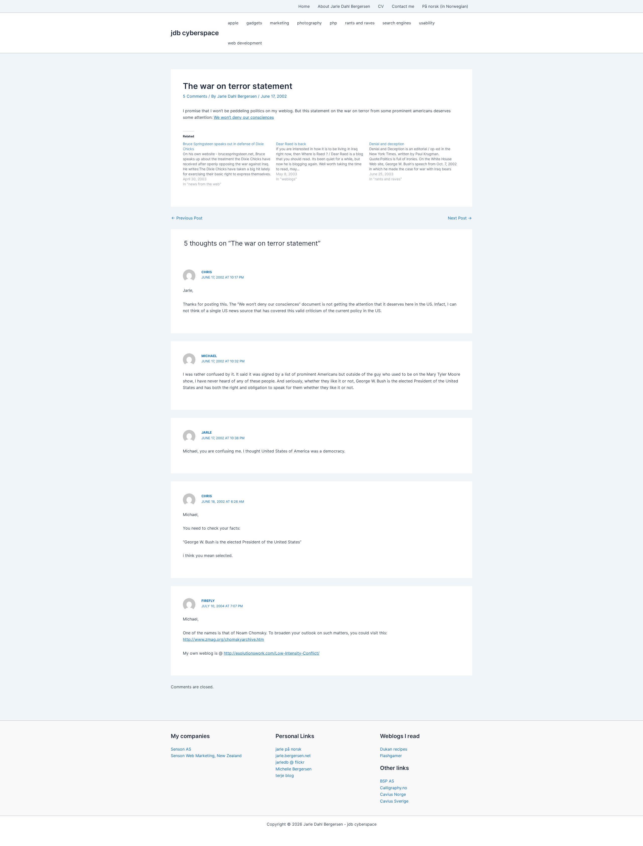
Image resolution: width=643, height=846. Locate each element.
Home (304, 6)
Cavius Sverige (394, 801)
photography (309, 22)
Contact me (403, 6)
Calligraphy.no (393, 787)
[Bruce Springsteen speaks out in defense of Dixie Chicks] (229, 164)
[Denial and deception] (415, 161)
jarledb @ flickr (290, 762)
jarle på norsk (288, 749)
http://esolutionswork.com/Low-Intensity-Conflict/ (271, 653)
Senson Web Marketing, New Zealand (206, 755)
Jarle (206, 432)
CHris (206, 272)
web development (245, 42)
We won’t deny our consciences (244, 117)
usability (427, 22)
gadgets (254, 22)
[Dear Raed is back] (322, 161)
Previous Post (186, 218)
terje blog (285, 775)
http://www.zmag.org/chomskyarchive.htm (223, 639)
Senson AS (181, 749)
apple (233, 22)
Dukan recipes (393, 749)
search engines (397, 22)
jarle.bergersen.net (293, 755)
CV (381, 6)
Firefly (208, 601)
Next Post (460, 218)
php (333, 22)
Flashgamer (391, 755)
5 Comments (195, 96)
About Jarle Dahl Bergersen (344, 6)
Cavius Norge (393, 794)
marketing (279, 22)
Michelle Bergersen (293, 768)
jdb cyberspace (195, 33)
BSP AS (387, 780)
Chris (206, 496)
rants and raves (359, 22)
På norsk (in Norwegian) (445, 6)
